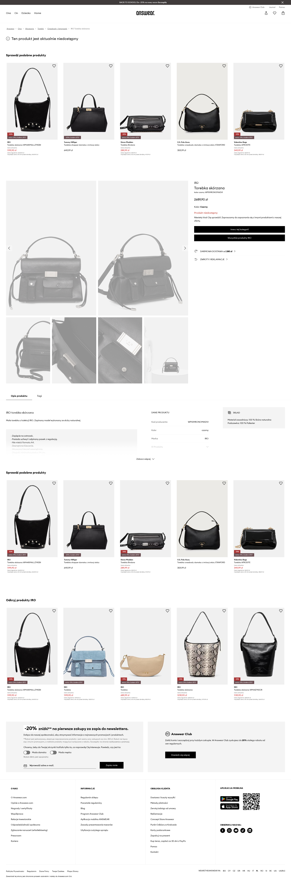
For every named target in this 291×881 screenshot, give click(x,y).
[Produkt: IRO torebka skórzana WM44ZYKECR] (258, 646)
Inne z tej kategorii (240, 229)
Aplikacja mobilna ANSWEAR (95, 819)
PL (257, 866)
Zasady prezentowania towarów (97, 824)
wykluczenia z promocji (119, 742)
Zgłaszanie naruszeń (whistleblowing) (29, 830)
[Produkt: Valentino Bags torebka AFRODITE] (258, 101)
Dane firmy (44, 866)
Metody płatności (159, 803)
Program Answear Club (92, 813)
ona (8, 13)
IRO (196, 182)
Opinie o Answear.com (22, 803)
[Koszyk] (283, 13)
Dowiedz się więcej (180, 755)
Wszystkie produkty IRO (239, 238)
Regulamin (31, 866)
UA (275, 866)
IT (253, 866)
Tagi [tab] (39, 395)
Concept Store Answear (162, 819)
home (37, 13)
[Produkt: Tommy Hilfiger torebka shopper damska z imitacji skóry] (88, 101)
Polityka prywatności (15, 866)
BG (224, 866)
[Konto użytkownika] (266, 13)
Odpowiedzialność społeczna (25, 824)
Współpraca (17, 813)
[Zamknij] (282, 2)
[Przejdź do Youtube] (236, 830)
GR (238, 866)
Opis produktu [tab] (19, 395)
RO (262, 866)
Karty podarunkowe (160, 830)
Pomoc (154, 846)
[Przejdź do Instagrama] (229, 830)
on (16, 13)
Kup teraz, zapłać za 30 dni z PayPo (168, 841)
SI (266, 866)
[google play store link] (229, 799)
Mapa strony (73, 866)
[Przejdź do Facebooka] (222, 830)
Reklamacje (156, 813)
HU (248, 866)
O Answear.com (19, 797)
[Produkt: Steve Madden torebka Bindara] (145, 101)
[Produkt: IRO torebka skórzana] (202, 646)
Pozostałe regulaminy (91, 803)
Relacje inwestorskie (21, 819)
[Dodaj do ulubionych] (54, 66)
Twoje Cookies (58, 866)
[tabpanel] (145, 431)
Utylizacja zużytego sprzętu (94, 830)
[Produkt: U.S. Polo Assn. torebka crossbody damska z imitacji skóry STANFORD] (202, 101)
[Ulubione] (274, 13)
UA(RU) (282, 866)
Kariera (14, 841)
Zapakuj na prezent (160, 835)
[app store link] (229, 806)
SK (270, 866)
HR (243, 866)
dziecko (26, 13)
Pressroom (16, 835)
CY (229, 866)
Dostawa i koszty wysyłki (163, 797)
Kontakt (154, 852)
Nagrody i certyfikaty (21, 808)
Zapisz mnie (111, 765)
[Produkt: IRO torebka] (88, 646)
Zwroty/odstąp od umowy (163, 808)
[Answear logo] (145, 13)
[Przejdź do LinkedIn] (249, 830)
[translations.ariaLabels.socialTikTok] (242, 830)
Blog (83, 808)
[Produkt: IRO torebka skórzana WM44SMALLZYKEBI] (32, 101)
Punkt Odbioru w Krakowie (164, 824)
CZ (234, 866)
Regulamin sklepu (89, 797)
